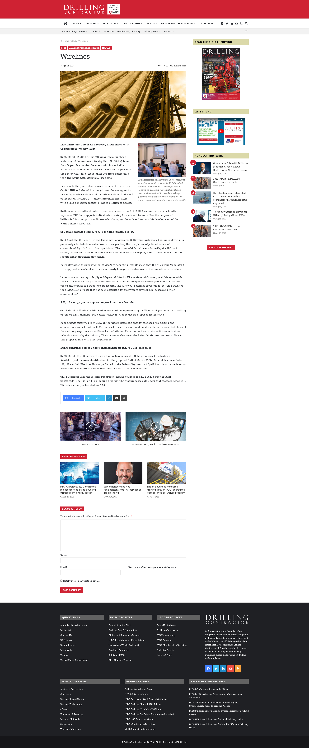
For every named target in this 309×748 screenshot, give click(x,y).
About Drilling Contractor (74, 31)
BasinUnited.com (166, 625)
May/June (106, 47)
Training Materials (70, 729)
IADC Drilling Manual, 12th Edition (143, 704)
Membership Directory (128, 31)
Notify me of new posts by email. (81, 580)
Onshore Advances (119, 650)
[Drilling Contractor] (90, 9)
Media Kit (95, 31)
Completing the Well (120, 625)
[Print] (124, 398)
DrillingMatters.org (167, 630)
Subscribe (108, 31)
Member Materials (70, 719)
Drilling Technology (71, 704)
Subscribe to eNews (221, 247)
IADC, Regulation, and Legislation (84, 47)
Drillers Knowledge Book (138, 689)
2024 (73, 40)
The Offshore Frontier (120, 660)
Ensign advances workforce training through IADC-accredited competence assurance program (166, 489)
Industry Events (152, 31)
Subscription (67, 724)
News (76, 23)
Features (91, 23)
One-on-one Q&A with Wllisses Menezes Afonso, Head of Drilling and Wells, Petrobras (230, 167)
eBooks (64, 709)
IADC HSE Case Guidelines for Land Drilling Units (216, 719)
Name (64, 555)
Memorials (66, 650)
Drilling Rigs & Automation (123, 630)
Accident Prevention (71, 689)
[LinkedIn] (109, 398)
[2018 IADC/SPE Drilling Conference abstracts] (202, 183)
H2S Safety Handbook (136, 694)
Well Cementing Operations (140, 729)
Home (65, 40)
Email (64, 567)
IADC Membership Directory (172, 645)
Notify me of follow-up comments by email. (153, 567)
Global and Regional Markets (124, 635)
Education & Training (71, 714)
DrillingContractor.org (135, 742)
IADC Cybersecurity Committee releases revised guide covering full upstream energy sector (78, 489)
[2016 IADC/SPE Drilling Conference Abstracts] (202, 231)
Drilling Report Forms (72, 699)
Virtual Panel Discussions (177, 23)
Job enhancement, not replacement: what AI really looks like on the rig (122, 489)
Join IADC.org (164, 655)
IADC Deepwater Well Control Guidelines (147, 699)
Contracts (65, 694)
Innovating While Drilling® (124, 645)
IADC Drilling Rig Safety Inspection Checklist (149, 714)
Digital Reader (131, 23)
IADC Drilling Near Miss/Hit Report (144, 709)
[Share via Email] (116, 398)
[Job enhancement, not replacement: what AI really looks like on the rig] (123, 473)
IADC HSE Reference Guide (139, 719)
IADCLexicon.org (166, 635)
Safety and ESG (117, 655)
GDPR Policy (181, 742)
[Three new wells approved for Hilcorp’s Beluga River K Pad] (202, 216)
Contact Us (168, 31)
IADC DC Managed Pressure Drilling (208, 689)
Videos (151, 23)
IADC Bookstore (165, 640)
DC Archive (206, 23)
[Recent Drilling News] (221, 99)
